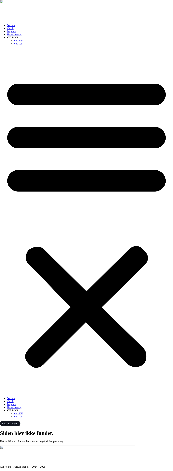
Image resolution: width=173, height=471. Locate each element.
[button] (86, 221)
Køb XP (18, 43)
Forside (11, 25)
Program (11, 31)
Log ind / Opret (10, 423)
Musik (10, 28)
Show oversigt (14, 34)
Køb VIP (18, 40)
